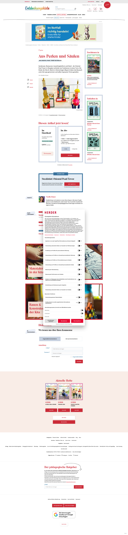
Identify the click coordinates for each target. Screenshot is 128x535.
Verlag (97, 1)
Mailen (31, 87)
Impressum (78, 499)
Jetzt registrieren (72, 184)
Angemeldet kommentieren (50, 339)
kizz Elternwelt (64, 448)
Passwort (47, 352)
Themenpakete (68, 17)
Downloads (100, 4)
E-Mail (48, 348)
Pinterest (76, 455)
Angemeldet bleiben (77, 357)
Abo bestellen (64, 422)
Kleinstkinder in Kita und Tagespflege (107, 446)
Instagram (65, 455)
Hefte (39, 45)
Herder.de (27, 1)
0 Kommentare (61, 115)
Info (102, 1)
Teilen (31, 80)
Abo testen (70, 155)
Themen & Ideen (51, 14)
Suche (56, 7)
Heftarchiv (56, 17)
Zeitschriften (91, 1)
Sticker (80, 17)
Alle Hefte (64, 417)
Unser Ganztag (49, 1)
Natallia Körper (44, 75)
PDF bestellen (48, 153)
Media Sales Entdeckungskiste (15, 446)
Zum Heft (51, 410)
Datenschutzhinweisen (71, 482)
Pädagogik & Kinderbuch (38, 1)
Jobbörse (107, 5)
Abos (83, 14)
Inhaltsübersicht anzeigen (92, 84)
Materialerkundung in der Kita (42, 270)
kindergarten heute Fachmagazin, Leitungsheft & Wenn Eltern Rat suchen (83, 446)
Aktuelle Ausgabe (49, 17)
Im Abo (65, 148)
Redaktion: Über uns (86, 4)
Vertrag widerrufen (58, 505)
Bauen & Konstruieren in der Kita (39, 308)
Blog (79, 14)
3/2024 (51, 45)
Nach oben (64, 524)
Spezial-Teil (62, 17)
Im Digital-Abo (74, 148)
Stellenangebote (42, 446)
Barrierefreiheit (71, 499)
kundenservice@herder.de (65, 451)
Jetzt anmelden (78, 486)
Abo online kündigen (77, 451)
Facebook (59, 455)
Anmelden (70, 164)
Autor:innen (94, 4)
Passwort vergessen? (56, 356)
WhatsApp (36, 446)
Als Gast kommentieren (72, 339)
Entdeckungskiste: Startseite (31, 45)
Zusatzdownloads (53, 115)
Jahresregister (75, 17)
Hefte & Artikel (61, 14)
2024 (48, 45)
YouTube (70, 455)
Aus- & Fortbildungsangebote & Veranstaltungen (57, 446)
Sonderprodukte (72, 14)
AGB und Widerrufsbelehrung (54, 499)
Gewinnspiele (66, 443)
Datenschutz (63, 499)
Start (44, 14)
